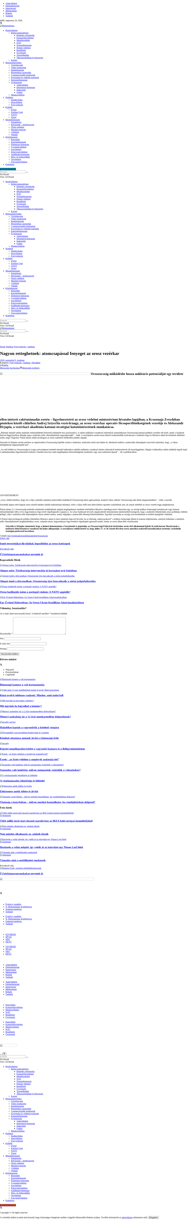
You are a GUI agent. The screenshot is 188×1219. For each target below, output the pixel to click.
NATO (14, 115)
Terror (13, 117)
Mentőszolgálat (23, 40)
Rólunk (9, 13)
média (26, 536)
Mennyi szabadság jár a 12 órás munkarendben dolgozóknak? (35, 716)
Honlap (3, 649)
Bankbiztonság (17, 70)
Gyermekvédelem (18, 147)
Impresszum (11, 8)
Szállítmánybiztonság (20, 154)
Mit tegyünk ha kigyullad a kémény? (21, 706)
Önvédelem (16, 159)
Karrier (14, 60)
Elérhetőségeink (12, 6)
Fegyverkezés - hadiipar (24, 347)
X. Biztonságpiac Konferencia (19, 907)
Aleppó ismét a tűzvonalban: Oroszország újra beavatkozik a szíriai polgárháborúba (48, 581)
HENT (9, 942)
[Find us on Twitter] (1, 23)
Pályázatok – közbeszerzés (22, 124)
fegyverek (11, 536)
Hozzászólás (6, 634)
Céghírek (15, 132)
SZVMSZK (11, 934)
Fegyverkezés (17, 105)
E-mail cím (4, 643)
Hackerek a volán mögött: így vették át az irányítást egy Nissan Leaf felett (41, 847)
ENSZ (14, 110)
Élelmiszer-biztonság (20, 144)
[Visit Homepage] (7, 26)
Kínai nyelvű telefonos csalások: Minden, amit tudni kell (31, 695)
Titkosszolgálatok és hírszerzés (30, 58)
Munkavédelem (17, 95)
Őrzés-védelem (17, 127)
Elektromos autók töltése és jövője (19, 791)
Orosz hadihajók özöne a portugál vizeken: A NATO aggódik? (35, 591)
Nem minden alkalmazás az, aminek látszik (24, 834)
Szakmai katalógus (14, 909)
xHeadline (35, 363)
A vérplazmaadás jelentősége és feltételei (22, 780)
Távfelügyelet (17, 65)
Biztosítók (15, 139)
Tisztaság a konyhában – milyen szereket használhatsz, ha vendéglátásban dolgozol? (47, 802)
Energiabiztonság (18, 142)
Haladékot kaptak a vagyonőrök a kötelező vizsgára (29, 727)
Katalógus (10, 164)
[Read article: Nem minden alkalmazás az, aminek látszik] (94, 826)
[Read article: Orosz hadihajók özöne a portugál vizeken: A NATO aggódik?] (94, 586)
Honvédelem (16, 102)
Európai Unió (17, 112)
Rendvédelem (11, 30)
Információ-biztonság (26, 87)
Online (19, 92)
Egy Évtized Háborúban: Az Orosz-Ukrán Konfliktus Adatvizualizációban (42, 602)
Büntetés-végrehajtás (26, 35)
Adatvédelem (11, 3)
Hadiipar (9, 97)
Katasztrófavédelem (25, 38)
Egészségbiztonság (19, 80)
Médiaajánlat (11, 11)
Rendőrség (21, 50)
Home (2, 347)
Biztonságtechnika (13, 62)
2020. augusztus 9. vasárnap (12, 360)
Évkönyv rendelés (13, 904)
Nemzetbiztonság (24, 45)
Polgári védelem (24, 48)
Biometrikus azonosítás (21, 72)
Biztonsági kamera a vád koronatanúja (22, 684)
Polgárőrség (16, 122)
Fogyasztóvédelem (19, 162)
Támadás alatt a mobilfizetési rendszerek (23, 860)
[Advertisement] (94, 475)
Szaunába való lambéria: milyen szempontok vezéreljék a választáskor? (40, 770)
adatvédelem (127, 1217)
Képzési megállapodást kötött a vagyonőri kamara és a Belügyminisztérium (42, 748)
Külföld (9, 107)
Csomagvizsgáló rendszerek (23, 75)
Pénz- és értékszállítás (20, 157)
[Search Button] (27, 172)
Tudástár (9, 16)
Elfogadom (153, 1218)
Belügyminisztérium (19, 33)
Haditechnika (17, 100)
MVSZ (9, 937)
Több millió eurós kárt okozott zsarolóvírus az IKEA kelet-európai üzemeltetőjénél (46, 820)
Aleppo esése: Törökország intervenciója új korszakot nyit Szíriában (38, 570)
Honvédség (10, 1005)
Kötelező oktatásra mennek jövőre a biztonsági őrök (29, 738)
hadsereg (20, 536)
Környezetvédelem (19, 152)
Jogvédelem (16, 149)
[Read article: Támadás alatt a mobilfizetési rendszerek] (94, 852)
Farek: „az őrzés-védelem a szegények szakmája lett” (29, 759)
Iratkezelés (21, 90)
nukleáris (33, 536)
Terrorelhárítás (23, 55)
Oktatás (14, 134)
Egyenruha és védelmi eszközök (25, 77)
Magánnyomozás (18, 129)
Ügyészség (21, 53)
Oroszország (42, 536)
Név (2, 638)
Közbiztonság (11, 137)
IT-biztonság (16, 82)
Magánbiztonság (13, 120)
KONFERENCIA (8, 169)
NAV (19, 43)
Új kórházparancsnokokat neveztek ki (21, 873)
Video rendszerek (18, 67)
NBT (8, 939)
